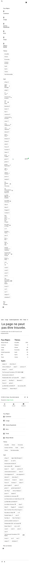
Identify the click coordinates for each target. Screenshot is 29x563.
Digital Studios (10, 400)
